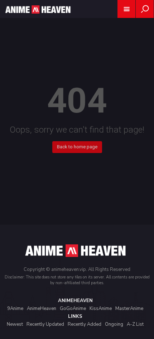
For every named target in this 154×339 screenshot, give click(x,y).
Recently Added (84, 324)
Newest (15, 324)
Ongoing (114, 324)
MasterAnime (129, 308)
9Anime (15, 308)
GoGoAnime (73, 308)
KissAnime (101, 308)
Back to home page (77, 146)
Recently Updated (45, 324)
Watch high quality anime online (37, 18)
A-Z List (135, 324)
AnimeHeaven (41, 308)
